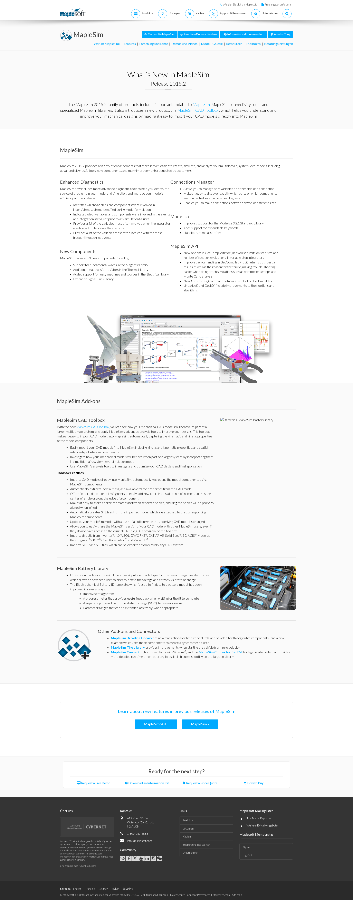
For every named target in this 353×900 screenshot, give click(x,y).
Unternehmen (190, 852)
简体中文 (128, 888)
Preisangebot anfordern (278, 4)
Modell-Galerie (212, 44)
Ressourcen (234, 44)
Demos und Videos (184, 44)
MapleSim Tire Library (128, 647)
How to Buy (255, 783)
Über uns (66, 811)
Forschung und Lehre (153, 44)
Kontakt (126, 811)
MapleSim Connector (127, 652)
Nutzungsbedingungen (155, 895)
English (77, 888)
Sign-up (247, 847)
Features (130, 44)
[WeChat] (159, 858)
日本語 (116, 888)
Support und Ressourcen (196, 844)
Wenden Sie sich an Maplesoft (240, 4)
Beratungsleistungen (278, 44)
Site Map (237, 895)
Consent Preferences (198, 895)
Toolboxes (253, 44)
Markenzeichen (221, 895)
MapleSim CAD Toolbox (197, 110)
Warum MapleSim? (107, 44)
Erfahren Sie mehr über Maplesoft (78, 865)
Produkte (188, 820)
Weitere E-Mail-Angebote (262, 825)
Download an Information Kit (148, 783)
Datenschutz (177, 895)
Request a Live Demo (95, 783)
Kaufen (187, 836)
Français (90, 888)
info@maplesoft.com (139, 840)
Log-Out (247, 855)
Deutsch (103, 888)
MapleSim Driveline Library (131, 638)
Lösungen (188, 828)
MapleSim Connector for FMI (220, 652)
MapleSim (88, 34)
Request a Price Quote (201, 783)
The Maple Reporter (259, 818)
